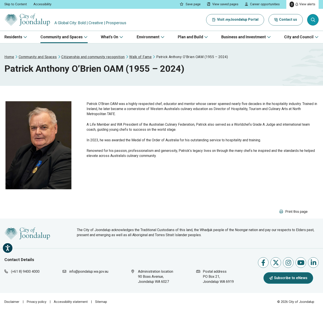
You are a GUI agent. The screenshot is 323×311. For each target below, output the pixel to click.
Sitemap (101, 302)
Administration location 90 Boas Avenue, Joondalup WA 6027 (158, 276)
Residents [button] (13, 37)
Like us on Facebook (263, 262)
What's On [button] (109, 37)
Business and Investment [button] (243, 37)
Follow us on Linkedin (313, 262)
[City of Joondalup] (27, 233)
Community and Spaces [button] (61, 37)
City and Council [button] (299, 37)
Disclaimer (11, 302)
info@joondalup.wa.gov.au (88, 271)
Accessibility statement (71, 302)
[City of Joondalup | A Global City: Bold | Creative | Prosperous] (27, 20)
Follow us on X (275, 262)
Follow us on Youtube (301, 262)
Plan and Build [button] (190, 37)
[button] (293, 211)
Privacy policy (36, 302)
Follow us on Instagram (288, 262)
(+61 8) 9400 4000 (25, 271)
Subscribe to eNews (290, 278)
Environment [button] (148, 37)
